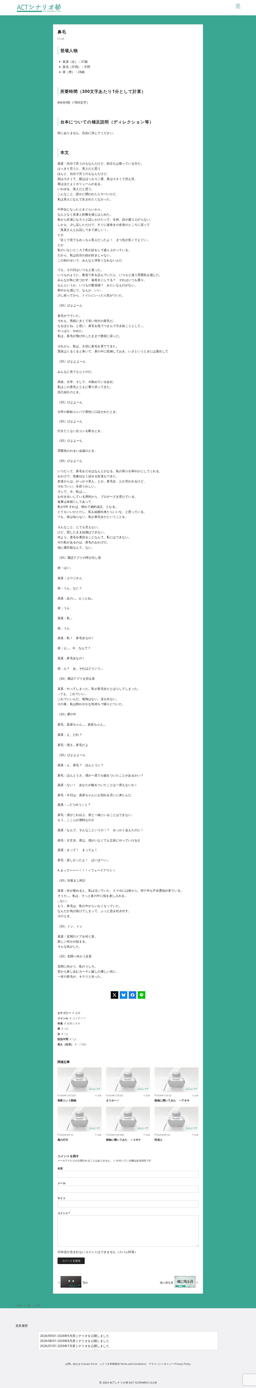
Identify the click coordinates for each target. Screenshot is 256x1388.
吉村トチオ (73, 1023)
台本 (62, 38)
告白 (85, 1282)
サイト (62, 1198)
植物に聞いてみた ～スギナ (123, 1139)
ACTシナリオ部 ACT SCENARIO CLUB (133, 1382)
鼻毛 (38, 1305)
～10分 (82, 1044)
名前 (60, 1168)
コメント (64, 1213)
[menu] (238, 6)
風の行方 (63, 1139)
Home (19, 1305)
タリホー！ (113, 1100)
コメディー (79, 1018)
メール (62, 1183)
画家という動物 (67, 1100)
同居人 (158, 1139)
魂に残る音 (166, 1282)
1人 (66, 1028)
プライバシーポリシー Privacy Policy (170, 1364)
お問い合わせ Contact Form (81, 1364)
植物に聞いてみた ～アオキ (171, 1100)
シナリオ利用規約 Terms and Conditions (123, 1364)
